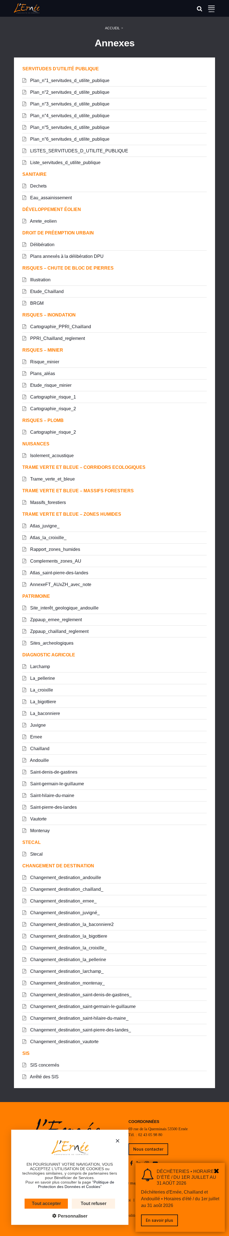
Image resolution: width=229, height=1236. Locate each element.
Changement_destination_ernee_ (63, 901)
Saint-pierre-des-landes (53, 807)
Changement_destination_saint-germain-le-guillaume (82, 1006)
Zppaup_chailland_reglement (59, 631)
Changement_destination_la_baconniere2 (71, 924)
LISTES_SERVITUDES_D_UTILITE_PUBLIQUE (78, 150)
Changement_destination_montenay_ (67, 983)
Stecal (36, 854)
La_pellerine (42, 678)
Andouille (39, 760)
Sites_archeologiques (51, 643)
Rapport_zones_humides (54, 549)
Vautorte (38, 819)
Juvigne (37, 725)
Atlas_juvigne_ (44, 526)
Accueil (112, 28)
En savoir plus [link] (159, 1220)
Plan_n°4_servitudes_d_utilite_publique (69, 115)
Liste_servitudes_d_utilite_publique (65, 162)
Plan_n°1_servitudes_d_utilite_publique (69, 80)
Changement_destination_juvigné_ (64, 912)
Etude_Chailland (46, 291)
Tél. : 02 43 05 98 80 (145, 1135)
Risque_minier (44, 361)
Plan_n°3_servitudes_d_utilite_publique (69, 104)
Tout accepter (46, 1203)
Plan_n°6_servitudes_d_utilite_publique (69, 139)
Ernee (35, 737)
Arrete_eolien (43, 221)
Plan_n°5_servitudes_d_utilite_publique (69, 127)
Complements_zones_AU (55, 561)
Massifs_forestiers (47, 502)
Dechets (38, 186)
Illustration (40, 279)
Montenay (39, 830)
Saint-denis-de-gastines (53, 772)
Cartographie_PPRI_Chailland (60, 326)
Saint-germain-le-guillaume (56, 783)
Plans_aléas (42, 373)
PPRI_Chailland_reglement (57, 338)
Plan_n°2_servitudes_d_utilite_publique (69, 92)
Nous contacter (148, 1149)
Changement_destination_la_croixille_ (68, 947)
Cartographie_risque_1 (52, 397)
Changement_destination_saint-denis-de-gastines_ (80, 994)
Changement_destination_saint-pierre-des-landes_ (80, 1030)
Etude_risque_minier (50, 385)
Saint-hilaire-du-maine (51, 795)
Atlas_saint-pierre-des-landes (58, 572)
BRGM (36, 303)
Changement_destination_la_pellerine (67, 959)
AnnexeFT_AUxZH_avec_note (60, 584)
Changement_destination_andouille (65, 877)
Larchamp (39, 666)
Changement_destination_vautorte (64, 1041)
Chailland (39, 748)
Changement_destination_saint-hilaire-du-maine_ (78, 1018)
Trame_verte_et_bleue (52, 479)
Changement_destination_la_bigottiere (68, 936)
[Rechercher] (199, 8)
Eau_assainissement (50, 197)
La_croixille (41, 690)
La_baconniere (44, 713)
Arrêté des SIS (44, 1076)
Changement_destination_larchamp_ (66, 971)
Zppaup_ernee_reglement (55, 619)
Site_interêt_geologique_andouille (64, 608)
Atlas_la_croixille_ (47, 537)
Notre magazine (132, 1183)
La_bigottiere (42, 701)
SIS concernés (44, 1065)
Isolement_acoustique (51, 455)
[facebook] (132, 1163)
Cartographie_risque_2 (52, 408)
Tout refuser (93, 1203)
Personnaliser (72, 1216)
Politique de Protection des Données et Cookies (76, 1184)
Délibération (41, 244)
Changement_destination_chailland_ (66, 889)
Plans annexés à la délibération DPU (66, 256)
